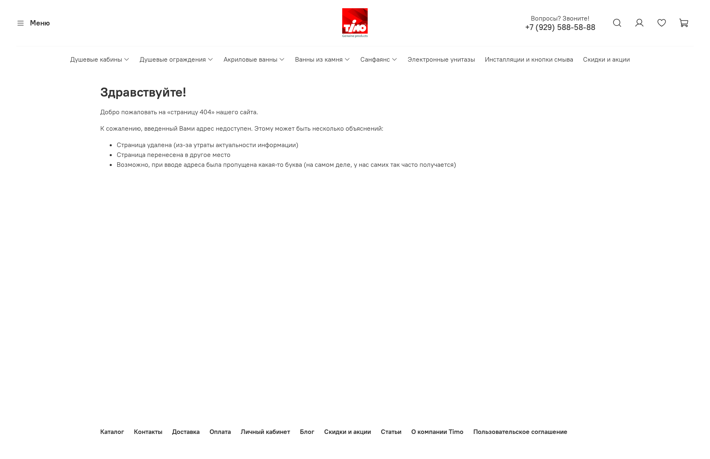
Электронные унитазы (441, 59)
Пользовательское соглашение (520, 431)
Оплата (220, 431)
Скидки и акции (606, 59)
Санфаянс (375, 59)
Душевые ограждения (173, 59)
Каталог (112, 431)
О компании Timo (437, 431)
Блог (307, 431)
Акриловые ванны (250, 59)
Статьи (391, 431)
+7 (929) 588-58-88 (560, 27)
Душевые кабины (96, 59)
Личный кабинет (265, 431)
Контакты (148, 431)
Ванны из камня (319, 59)
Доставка (186, 431)
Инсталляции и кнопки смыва (529, 59)
